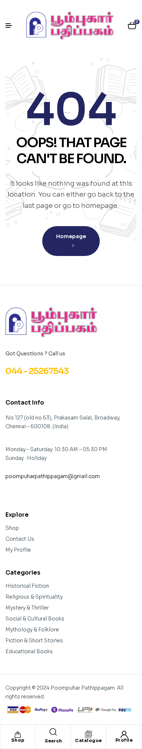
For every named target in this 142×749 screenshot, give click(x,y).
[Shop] (17, 734)
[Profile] (124, 734)
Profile (124, 740)
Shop (18, 740)
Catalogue (88, 740)
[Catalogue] (88, 734)
